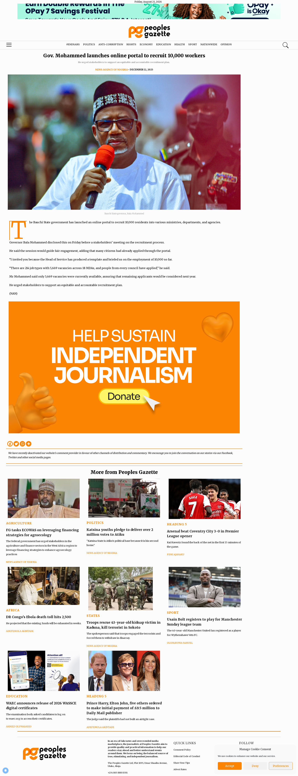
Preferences (281, 766)
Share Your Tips (181, 763)
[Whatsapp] (22, 444)
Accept (229, 766)
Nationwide (208, 44)
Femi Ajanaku (175, 554)
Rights (131, 44)
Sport (192, 44)
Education (163, 44)
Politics (89, 44)
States (93, 616)
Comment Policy (182, 749)
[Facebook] (10, 444)
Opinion (226, 44)
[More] (28, 444)
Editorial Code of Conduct (186, 756)
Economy (146, 44)
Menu (15, 45)
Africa (12, 610)
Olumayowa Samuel (180, 642)
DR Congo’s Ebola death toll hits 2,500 (38, 617)
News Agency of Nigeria (111, 69)
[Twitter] (16, 444)
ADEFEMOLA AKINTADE (20, 631)
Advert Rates (180, 769)
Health (179, 44)
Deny (255, 766)
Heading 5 (177, 524)
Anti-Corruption (110, 44)
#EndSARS (73, 44)
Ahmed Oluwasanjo (18, 726)
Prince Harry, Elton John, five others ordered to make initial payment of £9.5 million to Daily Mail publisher (124, 708)
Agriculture (19, 523)
